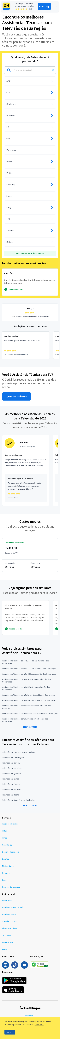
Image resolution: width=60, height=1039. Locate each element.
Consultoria (7, 845)
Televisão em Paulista (11, 784)
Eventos (5, 859)
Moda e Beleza (8, 866)
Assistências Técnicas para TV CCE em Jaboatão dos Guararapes (29, 674)
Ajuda (4, 949)
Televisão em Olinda (10, 779)
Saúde (5, 880)
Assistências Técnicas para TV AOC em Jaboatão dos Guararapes (29, 668)
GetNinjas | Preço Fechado (13, 907)
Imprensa (29, 1015)
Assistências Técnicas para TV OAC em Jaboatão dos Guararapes (29, 700)
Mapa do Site (7, 942)
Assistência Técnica (10, 824)
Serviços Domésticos (11, 887)
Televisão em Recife (10, 795)
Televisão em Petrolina (11, 789)
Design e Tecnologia (10, 852)
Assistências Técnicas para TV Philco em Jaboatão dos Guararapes (30, 713)
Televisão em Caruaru (11, 763)
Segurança (6, 935)
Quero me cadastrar (16, 396)
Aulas (4, 831)
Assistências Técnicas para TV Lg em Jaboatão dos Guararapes (28, 695)
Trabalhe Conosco (9, 921)
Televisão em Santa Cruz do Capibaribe (18, 800)
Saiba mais (39, 1024)
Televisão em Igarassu (11, 773)
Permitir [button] (10, 1032)
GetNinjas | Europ (9, 914)
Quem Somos (8, 900)
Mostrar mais (30, 726)
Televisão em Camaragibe (13, 757)
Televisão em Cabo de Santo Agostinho (18, 752)
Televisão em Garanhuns (12, 768)
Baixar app (44, 6)
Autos (4, 838)
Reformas (6, 873)
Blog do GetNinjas (9, 928)
